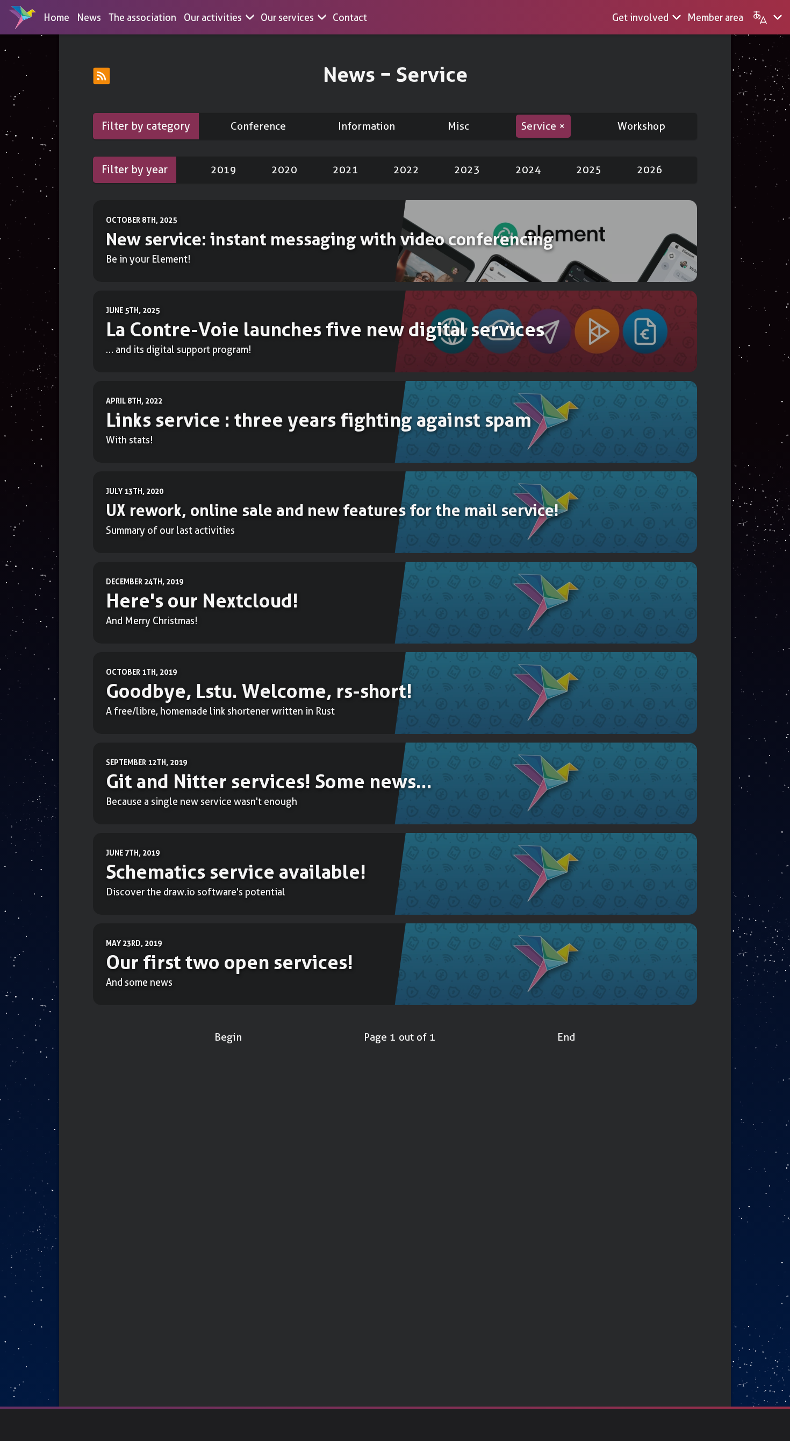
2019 (223, 170)
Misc (458, 126)
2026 (650, 170)
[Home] (22, 17)
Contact (350, 17)
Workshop (641, 126)
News (89, 17)
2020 (284, 170)
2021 (345, 170)
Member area (715, 17)
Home (56, 17)
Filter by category (146, 125)
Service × (543, 126)
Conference (258, 126)
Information (366, 126)
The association (142, 17)
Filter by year (135, 169)
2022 (406, 170)
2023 (467, 170)
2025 (589, 170)
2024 (528, 170)
